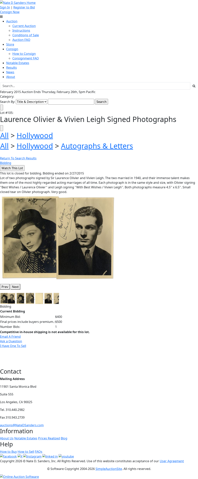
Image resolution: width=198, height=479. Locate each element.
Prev (5, 287)
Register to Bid (24, 7)
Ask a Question (11, 341)
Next (15, 287)
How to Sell (26, 451)
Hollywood (35, 135)
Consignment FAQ (25, 58)
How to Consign (24, 54)
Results (11, 67)
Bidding (5, 163)
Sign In (5, 7)
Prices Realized (49, 438)
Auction (11, 21)
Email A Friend (10, 336)
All (4, 135)
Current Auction (24, 26)
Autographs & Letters (97, 146)
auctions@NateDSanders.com (22, 425)
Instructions (21, 30)
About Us (7, 438)
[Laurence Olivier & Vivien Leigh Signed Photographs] (58, 237)
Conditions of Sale (25, 35)
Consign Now (10, 12)
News (10, 72)
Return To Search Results (18, 158)
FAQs (38, 451)
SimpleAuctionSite (109, 469)
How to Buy (8, 451)
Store (10, 44)
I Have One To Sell (13, 346)
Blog (64, 438)
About (10, 77)
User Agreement (172, 461)
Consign (12, 49)
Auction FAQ (21, 40)
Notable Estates (17, 63)
